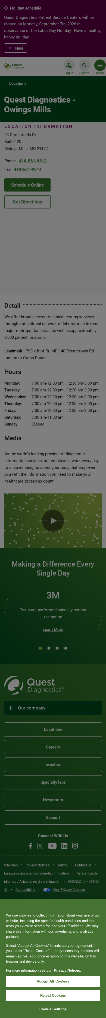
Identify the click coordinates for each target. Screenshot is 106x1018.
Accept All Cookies (53, 981)
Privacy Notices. (67, 970)
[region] (53, 958)
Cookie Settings (53, 1009)
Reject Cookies (53, 995)
